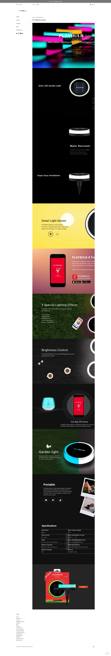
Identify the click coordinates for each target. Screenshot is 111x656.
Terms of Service (20, 629)
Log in (33, 4)
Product (23, 20)
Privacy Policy (19, 627)
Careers (18, 626)
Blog (17, 624)
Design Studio (19, 635)
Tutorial (18, 620)
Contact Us (18, 618)
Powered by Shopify (29, 646)
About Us (18, 623)
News (17, 26)
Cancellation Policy (20, 632)
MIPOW (24, 646)
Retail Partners (19, 634)
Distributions (23, 30)
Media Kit (18, 637)
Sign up (37, 4)
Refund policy (19, 640)
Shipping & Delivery (20, 621)
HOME (17, 17)
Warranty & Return (20, 630)
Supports (23, 23)
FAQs (17, 617)
